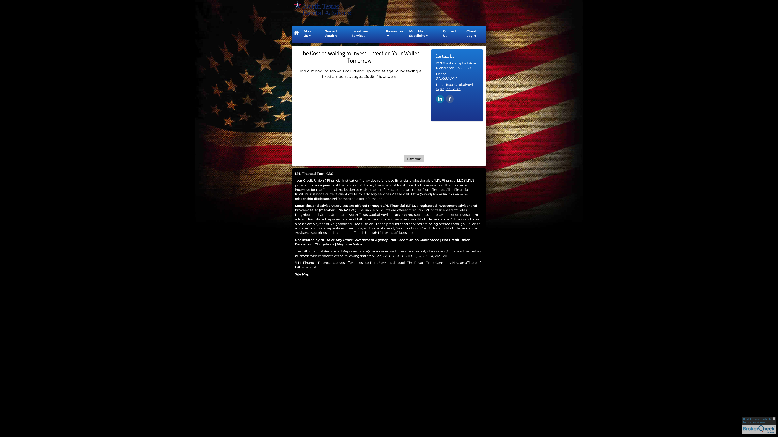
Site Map (302, 274)
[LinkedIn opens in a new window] (440, 99)
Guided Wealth (331, 33)
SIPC (351, 210)
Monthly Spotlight (417, 33)
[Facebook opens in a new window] (450, 99)
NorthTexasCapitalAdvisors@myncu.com (457, 87)
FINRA (341, 210)
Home (296, 33)
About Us (309, 33)
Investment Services (361, 33)
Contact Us (449, 33)
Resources (394, 31)
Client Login (471, 33)
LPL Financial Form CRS (314, 174)
